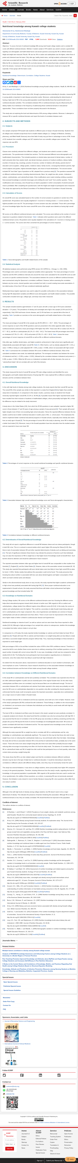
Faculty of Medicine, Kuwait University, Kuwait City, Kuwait (21, 36)
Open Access (68, 1134)
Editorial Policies (41, 1138)
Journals (20, 10)
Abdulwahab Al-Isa (8, 31)
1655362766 (10, 1094)
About (42, 10)
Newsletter (6, 997)
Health (5, 22)
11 (3, 553)
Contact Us (7, 1005)
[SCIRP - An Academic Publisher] (15, 3)
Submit (58, 10)
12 (4, 900)
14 (4, 911)
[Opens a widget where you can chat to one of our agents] (70, 1159)
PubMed (46, 818)
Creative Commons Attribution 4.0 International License (54, 1122)
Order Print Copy (9, 1001)
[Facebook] (21, 1075)
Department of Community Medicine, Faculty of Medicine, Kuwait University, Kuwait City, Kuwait (33, 33)
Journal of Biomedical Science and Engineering (19, 1021)
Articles (12, 10)
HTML (31, 39)
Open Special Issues (10, 982)
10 (4, 886)
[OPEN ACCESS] (60, 3)
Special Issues (40, 1153)
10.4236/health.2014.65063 (15, 39)
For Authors (39, 1141)
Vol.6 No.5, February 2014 (16, 22)
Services (50, 10)
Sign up (39, 1160)
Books (28, 10)
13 (42, 585)
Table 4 (7, 350)
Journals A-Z (26, 1134)
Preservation (68, 1142)
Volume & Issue (55, 1153)
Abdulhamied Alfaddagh (22, 31)
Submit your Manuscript (54, 1160)
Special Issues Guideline (12, 990)
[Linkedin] (40, 1075)
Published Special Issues (12, 986)
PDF (26, 39)
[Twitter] (4, 1075)
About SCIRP (38, 1132)
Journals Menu (9, 941)
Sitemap (24, 1142)
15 (4, 920)
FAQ (4, 1009)
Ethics (38, 1136)
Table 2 (11, 315)
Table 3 (36, 345)
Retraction (67, 1145)
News (35, 10)
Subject (24, 1136)
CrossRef (40, 818)
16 (4, 929)
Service (53, 1131)
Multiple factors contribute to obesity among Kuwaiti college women (26, 950)
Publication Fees (41, 1150)
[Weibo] (59, 1075)
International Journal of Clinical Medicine (17, 1044)
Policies (67, 1131)
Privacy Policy (68, 1148)
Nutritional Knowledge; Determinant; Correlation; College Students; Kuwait (26, 75)
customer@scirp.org (12, 1086)
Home (4, 10)
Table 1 (35, 217)
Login (71, 3)
